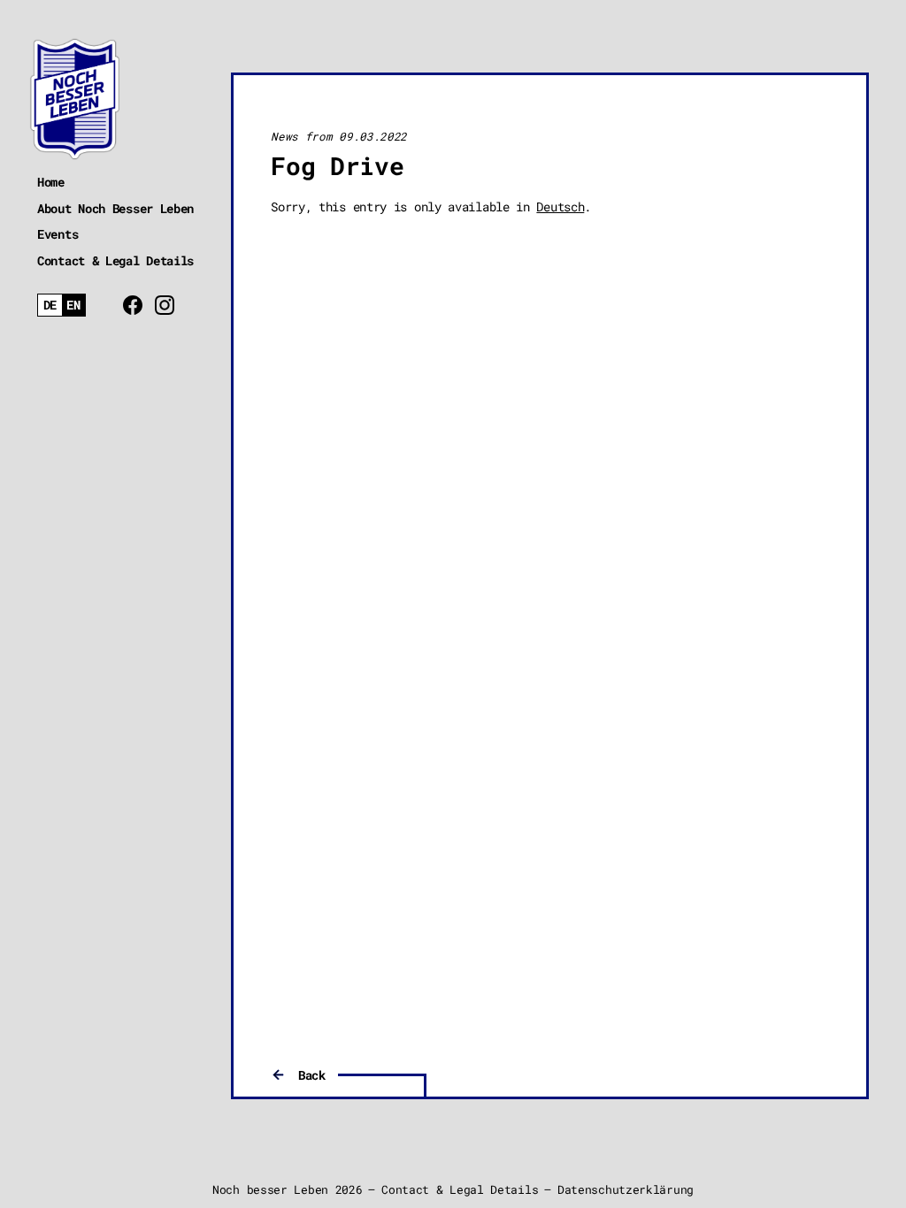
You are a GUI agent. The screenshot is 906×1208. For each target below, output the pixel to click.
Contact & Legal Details (115, 260)
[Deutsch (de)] (50, 305)
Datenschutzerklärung (625, 1189)
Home (51, 181)
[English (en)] (74, 305)
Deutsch (560, 206)
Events (57, 234)
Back (312, 1075)
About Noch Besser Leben (115, 208)
